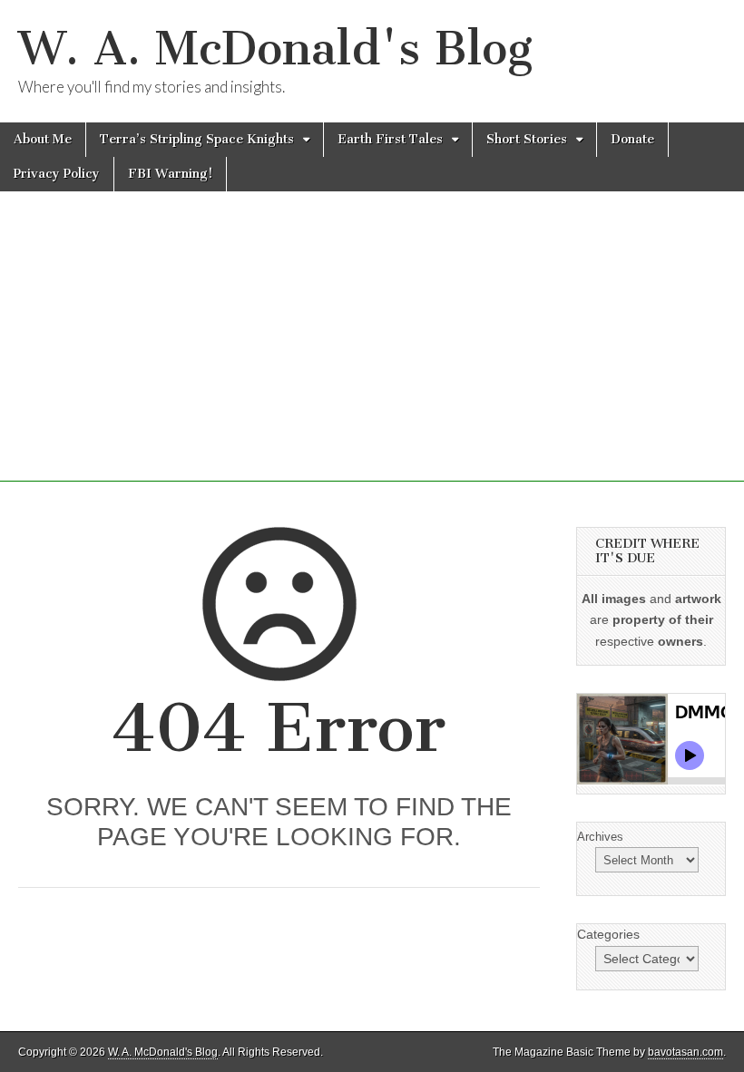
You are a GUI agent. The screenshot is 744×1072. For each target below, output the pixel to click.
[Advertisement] (372, 355)
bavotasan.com (685, 1052)
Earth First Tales (390, 139)
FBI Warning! (170, 173)
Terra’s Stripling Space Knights (197, 139)
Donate (632, 139)
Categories (608, 934)
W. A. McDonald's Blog (275, 48)
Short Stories (526, 139)
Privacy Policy (57, 173)
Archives (600, 836)
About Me (43, 139)
